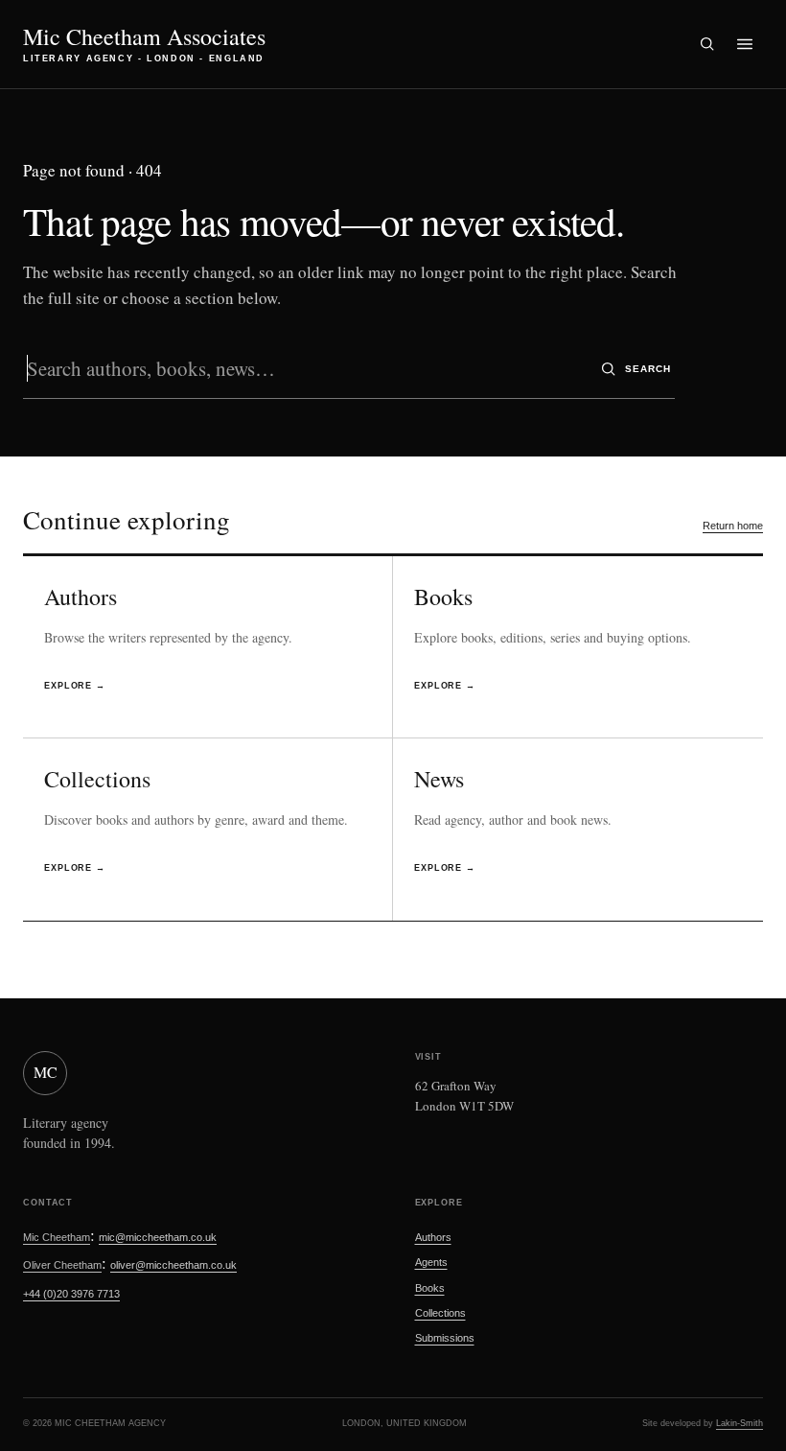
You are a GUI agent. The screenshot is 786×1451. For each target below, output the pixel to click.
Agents (431, 1262)
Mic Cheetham (56, 1237)
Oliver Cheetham (62, 1265)
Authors (433, 1237)
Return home (733, 525)
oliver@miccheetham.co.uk (173, 1265)
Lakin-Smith (739, 1423)
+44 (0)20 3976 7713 (71, 1293)
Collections (440, 1313)
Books (430, 1288)
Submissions (444, 1338)
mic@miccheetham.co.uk (158, 1237)
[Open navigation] (745, 44)
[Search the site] (706, 44)
